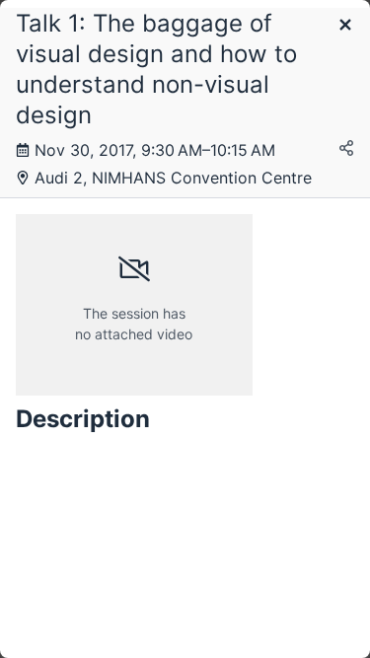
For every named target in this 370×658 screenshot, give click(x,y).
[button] (345, 26)
